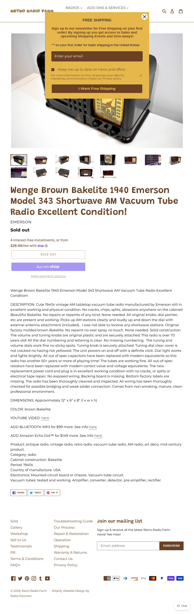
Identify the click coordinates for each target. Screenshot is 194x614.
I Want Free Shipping (97, 89)
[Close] (144, 16)
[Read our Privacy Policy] (140, 75)
